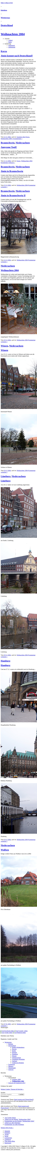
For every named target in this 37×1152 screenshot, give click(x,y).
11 (6, 137)
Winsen (4, 346)
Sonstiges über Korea (23, 137)
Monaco (10, 1066)
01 (6, 1024)
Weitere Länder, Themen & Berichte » (12, 1089)
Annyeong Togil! (9, 147)
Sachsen (14, 1061)
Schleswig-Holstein (18, 1063)
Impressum (8, 1143)
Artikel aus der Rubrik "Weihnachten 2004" (18, 1119)
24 (5, 260)
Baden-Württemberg (18, 1047)
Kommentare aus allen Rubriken (14, 1124)
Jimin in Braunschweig (12, 171)
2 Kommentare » (17, 138)
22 (5, 137)
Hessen (14, 1056)
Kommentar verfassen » (8, 162)
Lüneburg (5, 476)
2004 (9, 137)
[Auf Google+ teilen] (21, 1031)
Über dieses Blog (10, 1141)
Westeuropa (5, 18)
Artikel (10, 40)
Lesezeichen (8, 1138)
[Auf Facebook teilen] (7, 1031)
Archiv (7, 1134)
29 (5, 340)
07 (5, 1024)
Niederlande (12, 1068)
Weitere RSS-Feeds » (7, 1128)
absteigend (11, 45)
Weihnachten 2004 (13, 34)
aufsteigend (11, 47)
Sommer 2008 (16, 1079)
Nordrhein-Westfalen (18, 1059)
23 (5, 185)
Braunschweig (8, 142)
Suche (6, 1136)
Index (10, 42)
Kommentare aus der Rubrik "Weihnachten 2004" (19, 1121)
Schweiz (10, 1069)
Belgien (10, 1044)
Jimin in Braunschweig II (13, 195)
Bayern (14, 1049)
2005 (9, 1024)
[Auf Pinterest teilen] (19, 1032)
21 (5, 161)
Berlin (14, 1051)
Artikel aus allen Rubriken (12, 1123)
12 (6, 161)
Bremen (14, 1052)
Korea (4, 51)
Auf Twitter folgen (10, 1118)
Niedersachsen (23, 142)
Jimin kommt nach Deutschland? (17, 55)
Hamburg (5, 661)
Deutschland (7, 25)
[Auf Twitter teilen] (6, 1032)
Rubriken (4, 10)
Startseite (7, 1131)
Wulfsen (5, 850)
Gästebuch (8, 1139)
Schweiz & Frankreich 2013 (16, 1083)
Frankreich (11, 1064)
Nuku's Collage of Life (7, 3)
